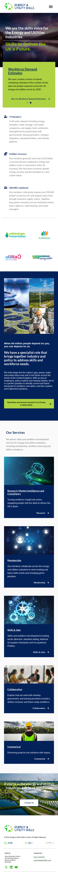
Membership (14, 560)
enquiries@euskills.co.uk (42, 860)
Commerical (14, 746)
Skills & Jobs (14, 629)
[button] (51, 6)
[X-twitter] (6, 867)
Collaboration (14, 689)
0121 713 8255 (39, 857)
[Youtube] (16, 867)
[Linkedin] (11, 867)
